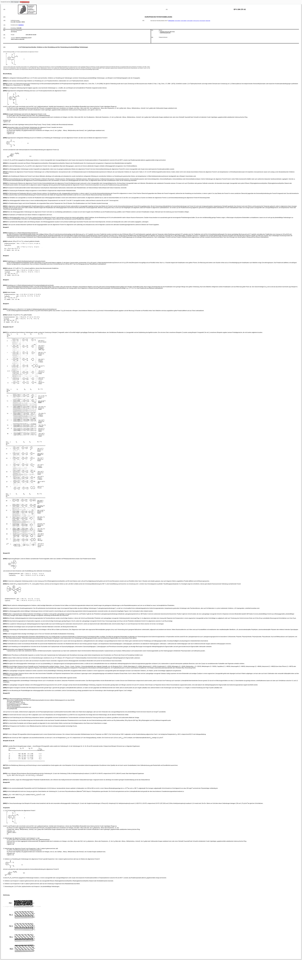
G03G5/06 (208, 20)
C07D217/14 (171, 20)
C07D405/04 (177, 20)
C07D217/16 (196, 20)
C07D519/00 (190, 20)
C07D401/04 (202, 20)
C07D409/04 (183, 20)
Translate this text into (5, 1)
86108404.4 (21, 25)
